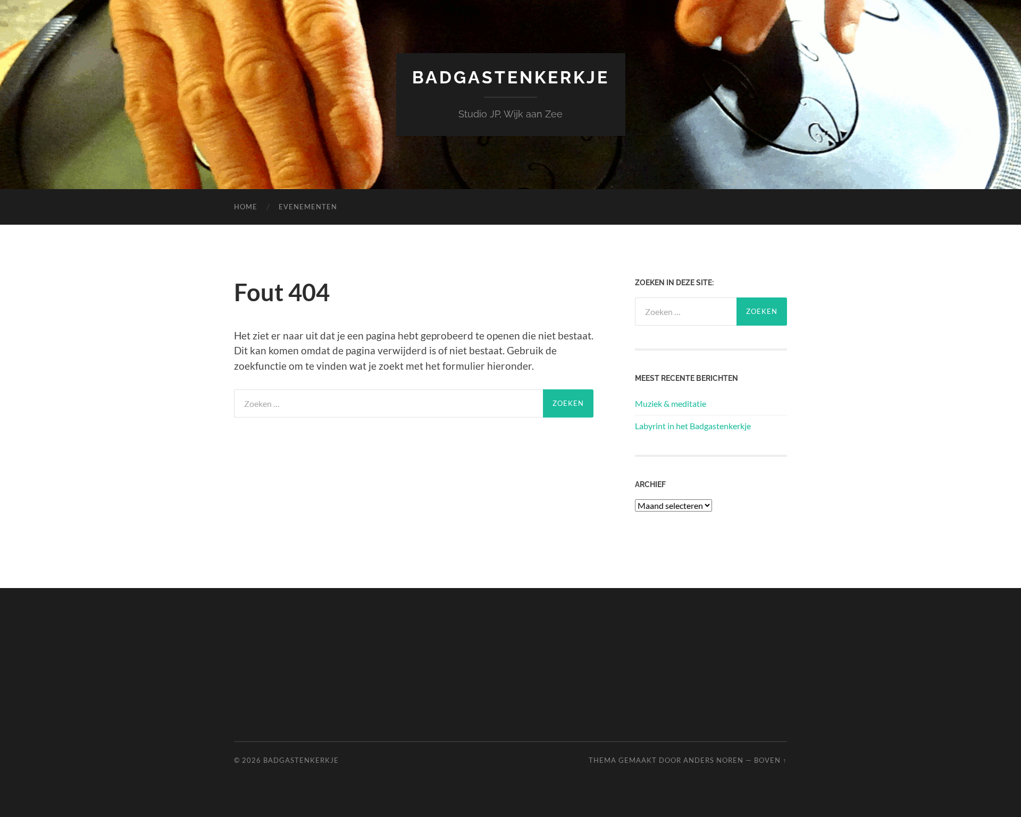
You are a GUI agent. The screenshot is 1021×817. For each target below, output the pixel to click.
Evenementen (308, 206)
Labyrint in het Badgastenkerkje (693, 426)
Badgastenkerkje (510, 77)
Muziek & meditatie (670, 403)
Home (245, 206)
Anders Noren (713, 760)
